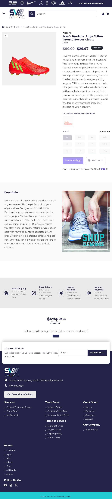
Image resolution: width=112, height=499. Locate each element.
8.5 (106, 138)
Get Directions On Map (20, 394)
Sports (88, 407)
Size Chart (106, 131)
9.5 (81, 145)
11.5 (81, 152)
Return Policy (53, 437)
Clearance (90, 415)
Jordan (9, 474)
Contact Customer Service (19, 407)
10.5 (106, 145)
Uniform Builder (54, 407)
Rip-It (9, 454)
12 (93, 152)
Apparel (89, 419)
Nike (8, 458)
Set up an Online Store (58, 415)
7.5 (81, 138)
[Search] (32, 14)
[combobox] (66, 14)
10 (93, 145)
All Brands (11, 470)
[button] (107, 13)
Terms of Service (55, 426)
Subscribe (96, 352)
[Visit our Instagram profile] (56, 336)
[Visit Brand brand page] (12, 3)
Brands (16, 27)
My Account (12, 415)
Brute (9, 466)
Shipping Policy (54, 433)
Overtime (11, 450)
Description (11, 192)
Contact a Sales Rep (57, 411)
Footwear (90, 411)
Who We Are (91, 430)
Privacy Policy (54, 430)
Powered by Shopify (63, 497)
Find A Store (12, 411)
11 (69, 152)
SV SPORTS (51, 497)
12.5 (106, 152)
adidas (9, 462)
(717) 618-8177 (15, 386)
